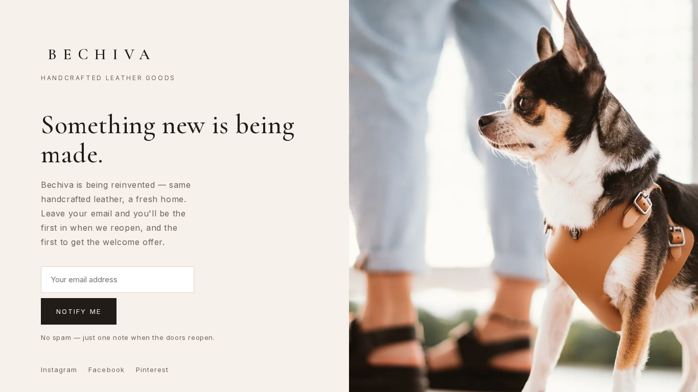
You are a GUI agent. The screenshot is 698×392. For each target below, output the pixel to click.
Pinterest (152, 369)
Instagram (59, 369)
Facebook (106, 369)
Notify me (78, 311)
